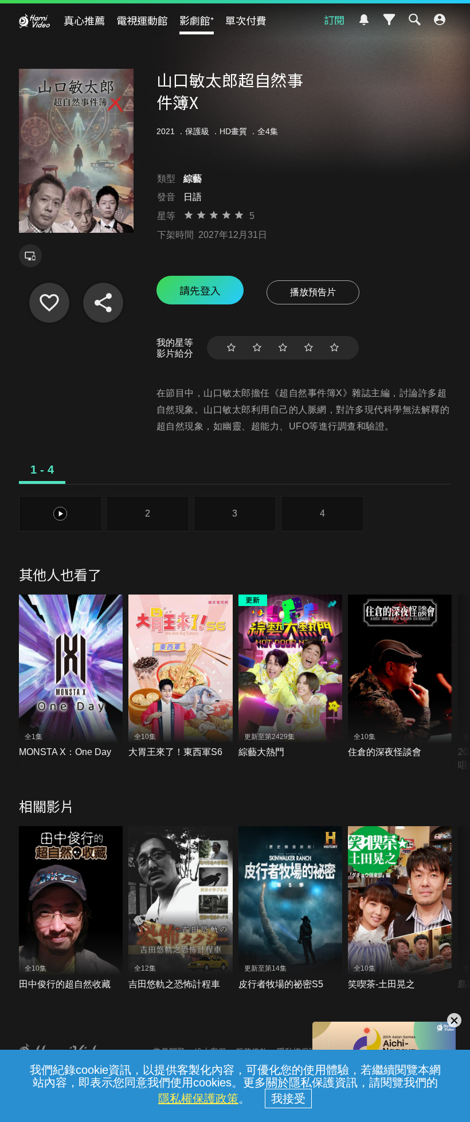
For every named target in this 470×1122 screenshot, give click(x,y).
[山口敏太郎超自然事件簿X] (49, 303)
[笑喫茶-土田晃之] (400, 908)
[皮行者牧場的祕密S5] (290, 908)
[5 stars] (334, 347)
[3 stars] (283, 347)
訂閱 (334, 19)
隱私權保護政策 (198, 1098)
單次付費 (246, 20)
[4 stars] (309, 347)
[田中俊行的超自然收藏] (71, 908)
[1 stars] (231, 347)
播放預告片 (313, 292)
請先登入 (200, 290)
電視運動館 (142, 20)
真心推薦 (84, 20)
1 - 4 (42, 469)
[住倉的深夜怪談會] (400, 677)
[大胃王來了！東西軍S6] (180, 677)
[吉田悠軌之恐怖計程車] (180, 908)
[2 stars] (257, 347)
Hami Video (34, 20)
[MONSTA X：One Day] (71, 677)
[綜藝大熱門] (290, 677)
